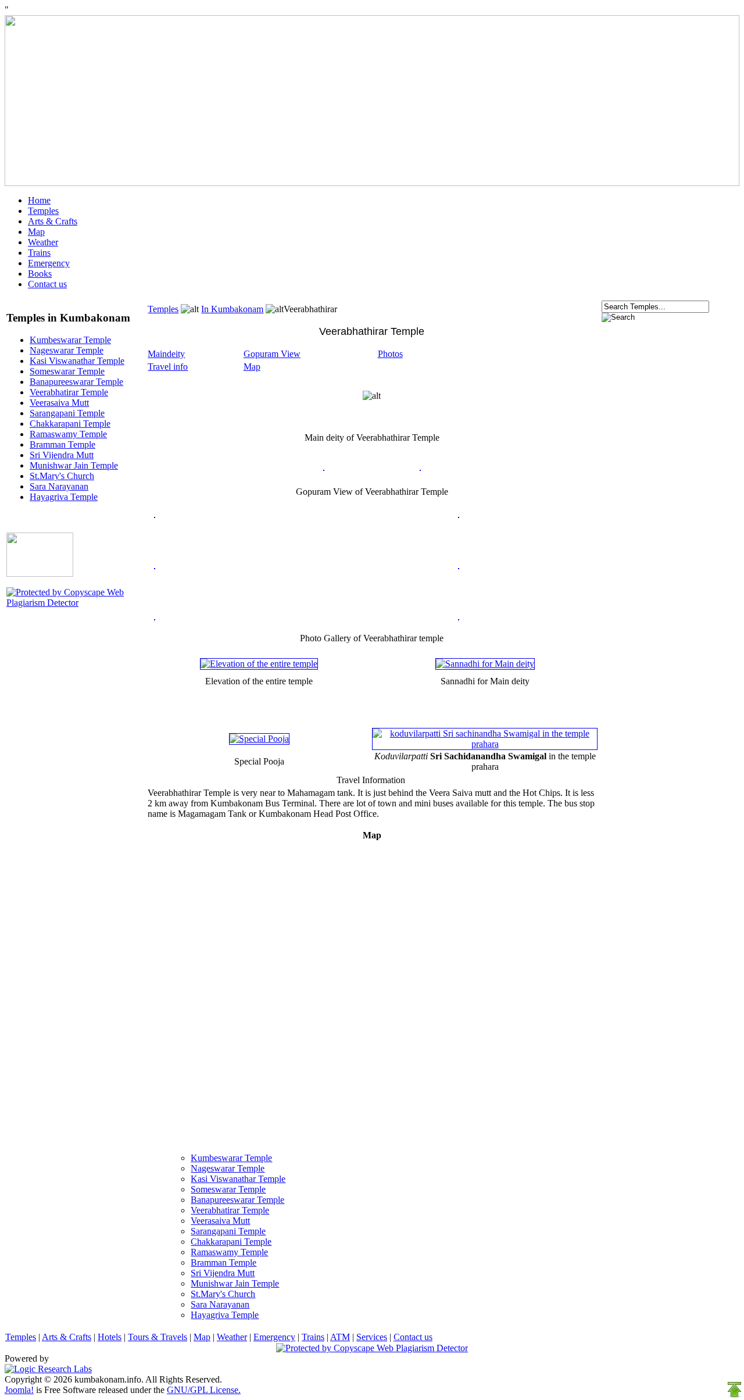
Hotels (109, 1337)
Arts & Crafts (52, 221)
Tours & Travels (157, 1337)
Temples (43, 211)
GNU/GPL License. (204, 1390)
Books (40, 273)
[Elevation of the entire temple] (259, 664)
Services (371, 1337)
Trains (39, 253)
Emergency (49, 263)
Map (36, 232)
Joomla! (19, 1390)
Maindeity (166, 354)
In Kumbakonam (232, 309)
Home (39, 200)
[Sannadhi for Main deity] (485, 664)
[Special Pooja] (259, 739)
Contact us (47, 284)
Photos (390, 354)
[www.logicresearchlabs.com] (48, 1369)
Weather (43, 242)
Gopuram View (272, 354)
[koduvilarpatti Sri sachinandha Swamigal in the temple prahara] (485, 744)
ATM (340, 1337)
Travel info (168, 367)
